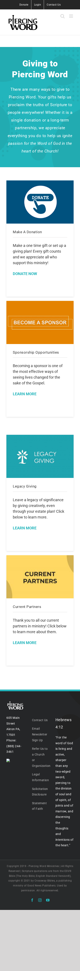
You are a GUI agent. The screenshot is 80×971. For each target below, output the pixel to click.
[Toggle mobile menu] (71, 16)
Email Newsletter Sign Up (39, 734)
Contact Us (40, 720)
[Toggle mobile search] (62, 16)
